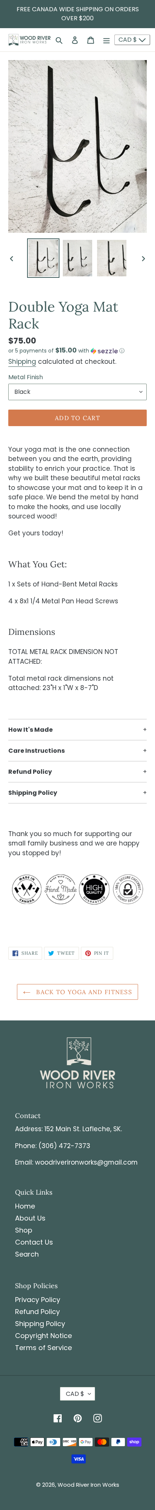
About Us (30, 1218)
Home (25, 1206)
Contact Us (34, 1242)
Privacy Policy (37, 1299)
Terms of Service (43, 1347)
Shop (23, 1230)
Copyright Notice (43, 1335)
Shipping (22, 361)
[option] (43, 258)
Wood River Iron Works (88, 1485)
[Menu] (106, 39)
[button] (66, 351)
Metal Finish (25, 377)
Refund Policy (37, 1311)
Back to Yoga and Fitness (83, 992)
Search (27, 1254)
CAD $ (128, 39)
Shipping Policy (40, 1323)
